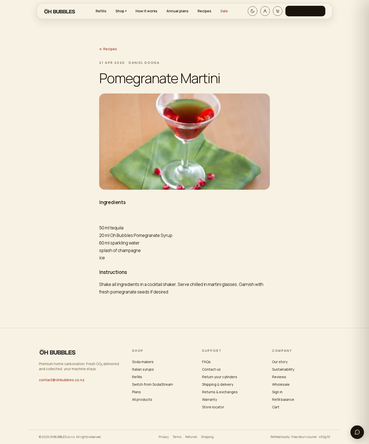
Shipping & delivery (217, 384)
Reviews (279, 376)
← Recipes (108, 48)
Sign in (277, 391)
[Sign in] (265, 11)
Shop (121, 11)
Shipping (207, 437)
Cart (275, 407)
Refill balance (283, 399)
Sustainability (283, 369)
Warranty (209, 399)
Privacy (164, 437)
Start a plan (302, 11)
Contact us (211, 369)
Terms (177, 437)
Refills (101, 11)
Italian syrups (143, 369)
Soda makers (143, 361)
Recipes (204, 11)
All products (142, 399)
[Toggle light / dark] (252, 11)
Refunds (191, 437)
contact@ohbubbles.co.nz (62, 379)
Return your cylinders (219, 376)
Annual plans (177, 11)
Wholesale (281, 384)
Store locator (213, 407)
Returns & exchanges (220, 391)
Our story (279, 361)
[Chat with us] (357, 432)
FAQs (206, 361)
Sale (224, 11)
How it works (146, 11)
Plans (136, 391)
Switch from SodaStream (152, 384)
